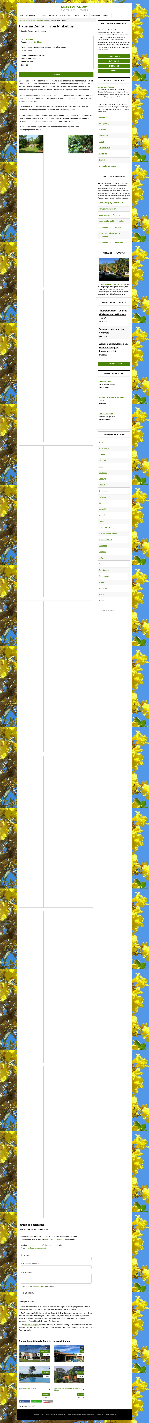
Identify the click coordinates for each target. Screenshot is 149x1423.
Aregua (102, 454)
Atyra (101, 467)
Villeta (101, 582)
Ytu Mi (101, 600)
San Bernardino (105, 570)
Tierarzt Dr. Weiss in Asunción (112, 397)
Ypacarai (102, 594)
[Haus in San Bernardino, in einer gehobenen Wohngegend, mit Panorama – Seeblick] (34, 1382)
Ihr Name (25, 1255)
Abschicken (28, 1293)
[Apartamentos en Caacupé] (27, 1388)
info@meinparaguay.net (36, 1248)
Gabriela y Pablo (106, 381)
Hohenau (102, 497)
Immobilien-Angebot (31, 1325)
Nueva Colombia (105, 540)
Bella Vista (103, 473)
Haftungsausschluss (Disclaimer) (92, 1414)
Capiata (102, 485)
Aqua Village (104, 448)
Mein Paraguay (74, 7)
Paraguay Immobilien (37, 20)
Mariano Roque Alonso (108, 533)
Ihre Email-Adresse (30, 1264)
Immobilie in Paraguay (54, 1239)
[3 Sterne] (32, 1406)
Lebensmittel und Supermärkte (111, 221)
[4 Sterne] (33, 1406)
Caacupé (102, 479)
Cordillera (38, 42)
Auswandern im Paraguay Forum (112, 242)
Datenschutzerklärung (38, 1286)
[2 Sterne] (31, 1406)
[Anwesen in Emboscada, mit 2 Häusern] (69, 1382)
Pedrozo (102, 552)
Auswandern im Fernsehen (110, 227)
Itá (100, 503)
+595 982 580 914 (35, 1245)
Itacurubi (102, 509)
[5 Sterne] (34, 1406)
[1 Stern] (29, 1406)
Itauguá (102, 515)
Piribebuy (29, 39)
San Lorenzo (104, 576)
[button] (24, 1401)
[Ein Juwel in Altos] (69, 1361)
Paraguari (103, 546)
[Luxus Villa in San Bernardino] (34, 1361)
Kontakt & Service (110, 1414)
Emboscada (103, 491)
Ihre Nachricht (27, 1272)
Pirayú (101, 558)
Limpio (101, 521)
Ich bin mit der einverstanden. (38, 1286)
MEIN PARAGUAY (51, 1414)
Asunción (102, 460)
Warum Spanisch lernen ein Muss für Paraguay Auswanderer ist (113, 347)
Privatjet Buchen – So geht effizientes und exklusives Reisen (113, 314)
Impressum (62, 1414)
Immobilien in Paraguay (106, 87)
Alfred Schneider (106, 414)
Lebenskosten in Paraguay (109, 215)
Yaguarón (103, 588)
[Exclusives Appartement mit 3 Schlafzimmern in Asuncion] (69, 1390)
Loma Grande (104, 527)
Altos (101, 442)
